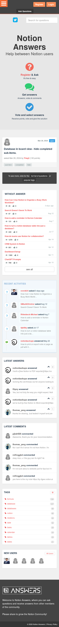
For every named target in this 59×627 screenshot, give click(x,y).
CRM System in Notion (15, 244)
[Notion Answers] (27, 590)
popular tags (29, 180)
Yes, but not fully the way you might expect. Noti (33, 392)
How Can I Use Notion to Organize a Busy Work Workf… (36, 295)
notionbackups (27, 340)
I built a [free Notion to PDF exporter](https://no (32, 371)
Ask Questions (24, 11)
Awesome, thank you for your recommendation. (33, 437)
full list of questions (39, 175)
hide (29, 164)
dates (30, 541)
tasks (30, 527)
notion (30, 513)
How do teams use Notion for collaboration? (24, 236)
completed (19, 164)
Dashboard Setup (12, 251)
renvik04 (24, 290)
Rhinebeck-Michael (29, 314)
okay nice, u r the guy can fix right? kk (28, 458)
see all (29, 269)
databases (30, 508)
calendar (30, 532)
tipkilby (24, 327)
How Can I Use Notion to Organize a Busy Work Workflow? (26, 201)
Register (39, 4)
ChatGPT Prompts (13, 259)
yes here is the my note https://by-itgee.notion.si (33, 479)
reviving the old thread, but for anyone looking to (33, 381)
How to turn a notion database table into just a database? (25, 227)
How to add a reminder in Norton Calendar (23, 218)
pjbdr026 (17, 433)
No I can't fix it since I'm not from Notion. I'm (31, 447)
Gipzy (15, 389)
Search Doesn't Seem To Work (18, 210)
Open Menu (4, 3)
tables (30, 537)
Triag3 (26, 158)
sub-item (8, 164)
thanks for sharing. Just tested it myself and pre (32, 413)
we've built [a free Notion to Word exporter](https (33, 402)
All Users (49, 553)
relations (30, 517)
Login (51, 4)
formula (30, 498)
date (30, 522)
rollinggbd (18, 454)
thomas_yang (19, 410)
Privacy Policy (52, 624)
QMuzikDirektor (28, 304)
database (30, 503)
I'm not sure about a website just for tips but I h (32, 468)
